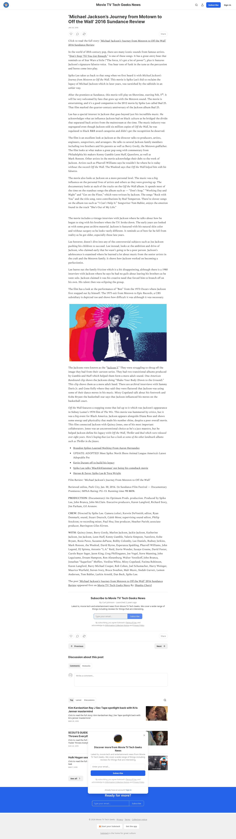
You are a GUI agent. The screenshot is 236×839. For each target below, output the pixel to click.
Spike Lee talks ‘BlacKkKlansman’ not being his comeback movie (110, 468)
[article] (118, 716)
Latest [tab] (78, 700)
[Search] (196, 5)
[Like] (71, 34)
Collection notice (139, 819)
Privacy (120, 819)
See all (73, 778)
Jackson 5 (112, 368)
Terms (127, 819)
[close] (144, 735)
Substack (104, 833)
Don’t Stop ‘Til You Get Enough (88, 56)
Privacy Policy (138, 782)
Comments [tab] (75, 666)
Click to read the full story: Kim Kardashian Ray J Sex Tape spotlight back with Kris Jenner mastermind (104, 716)
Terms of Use (131, 779)
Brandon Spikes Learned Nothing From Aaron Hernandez (106, 448)
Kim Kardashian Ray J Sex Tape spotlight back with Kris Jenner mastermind (103, 709)
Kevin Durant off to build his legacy (93, 463)
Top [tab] (71, 700)
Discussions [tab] (89, 700)
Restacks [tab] (86, 666)
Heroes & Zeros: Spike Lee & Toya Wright (97, 473)
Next (159, 646)
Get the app (131, 826)
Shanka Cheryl (143, 585)
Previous (78, 646)
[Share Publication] (202, 5)
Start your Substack (110, 826)
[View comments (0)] (77, 34)
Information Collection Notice (117, 782)
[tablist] (80, 666)
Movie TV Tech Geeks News (113, 585)
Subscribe (213, 5)
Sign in (227, 5)
